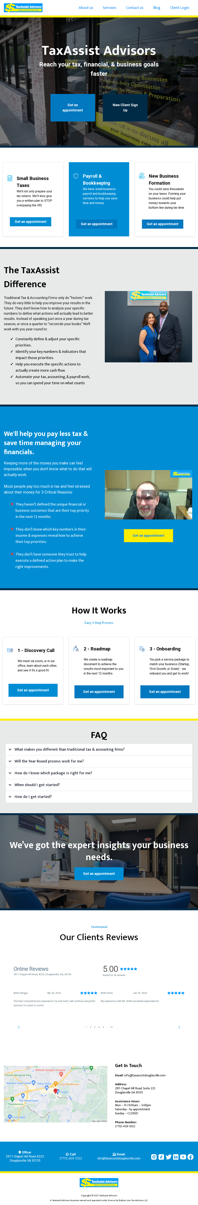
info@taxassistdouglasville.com (119, 1158)
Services (109, 8)
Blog (156, 8)
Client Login (179, 8)
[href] (55, 1094)
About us (86, 8)
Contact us (134, 8)
